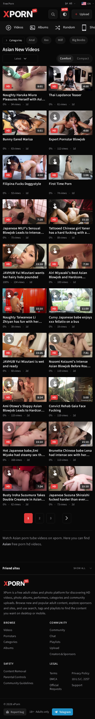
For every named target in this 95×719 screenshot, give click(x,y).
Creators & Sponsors (62, 654)
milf (60, 40)
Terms (53, 673)
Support (77, 685)
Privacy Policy (80, 673)
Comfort (65, 58)
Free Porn (8, 3)
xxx (46, 40)
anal (32, 40)
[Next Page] (67, 518)
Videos (8, 630)
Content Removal (15, 671)
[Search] (53, 14)
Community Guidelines (18, 683)
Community (57, 630)
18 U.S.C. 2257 (80, 679)
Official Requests (56, 687)
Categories (15, 40)
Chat (53, 636)
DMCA (53, 679)
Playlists (55, 642)
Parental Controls (15, 677)
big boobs (78, 40)
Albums (8, 648)
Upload (54, 648)
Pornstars (10, 636)
